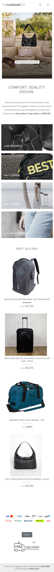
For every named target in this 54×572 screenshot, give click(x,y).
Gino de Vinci (21, 114)
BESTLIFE (46, 114)
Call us (27, 535)
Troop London (33, 114)
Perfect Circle (34, 569)
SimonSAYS (46, 566)
